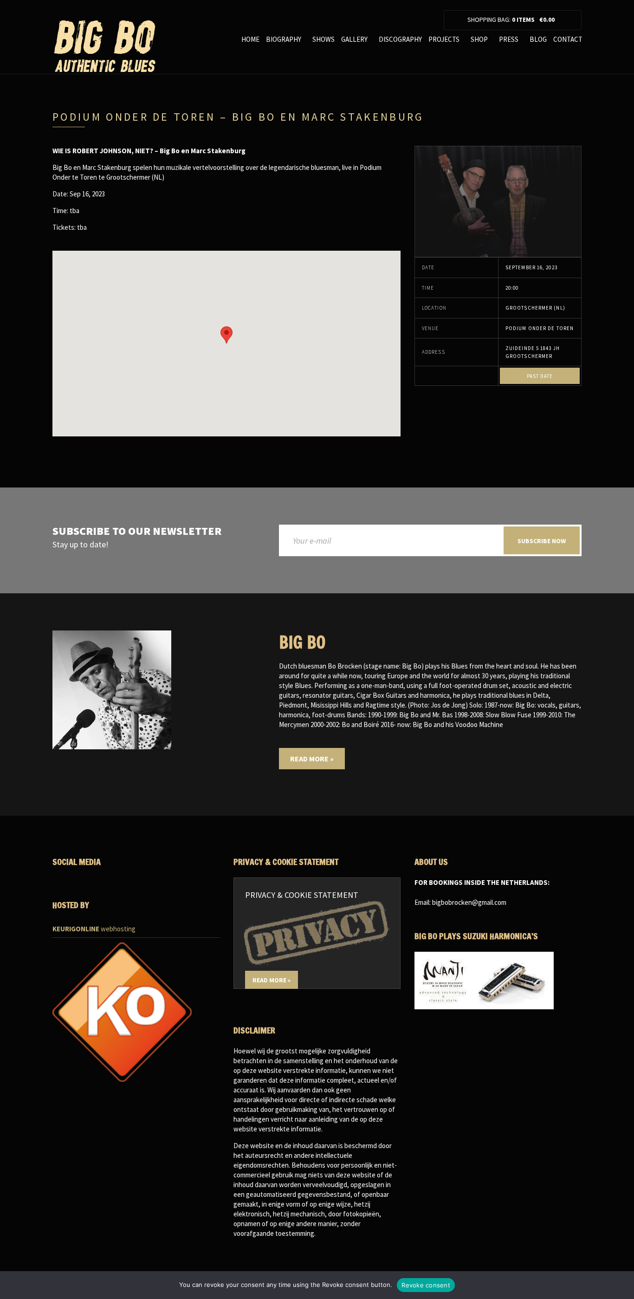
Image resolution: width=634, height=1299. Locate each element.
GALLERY (354, 39)
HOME (250, 39)
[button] (226, 335)
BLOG (538, 39)
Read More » (312, 758)
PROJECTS (443, 39)
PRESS (508, 39)
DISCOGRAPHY (400, 39)
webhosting (94, 928)
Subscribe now (542, 541)
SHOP (479, 39)
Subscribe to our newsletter (136, 531)
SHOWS (323, 39)
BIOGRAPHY (283, 39)
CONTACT (567, 39)
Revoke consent (425, 1285)
